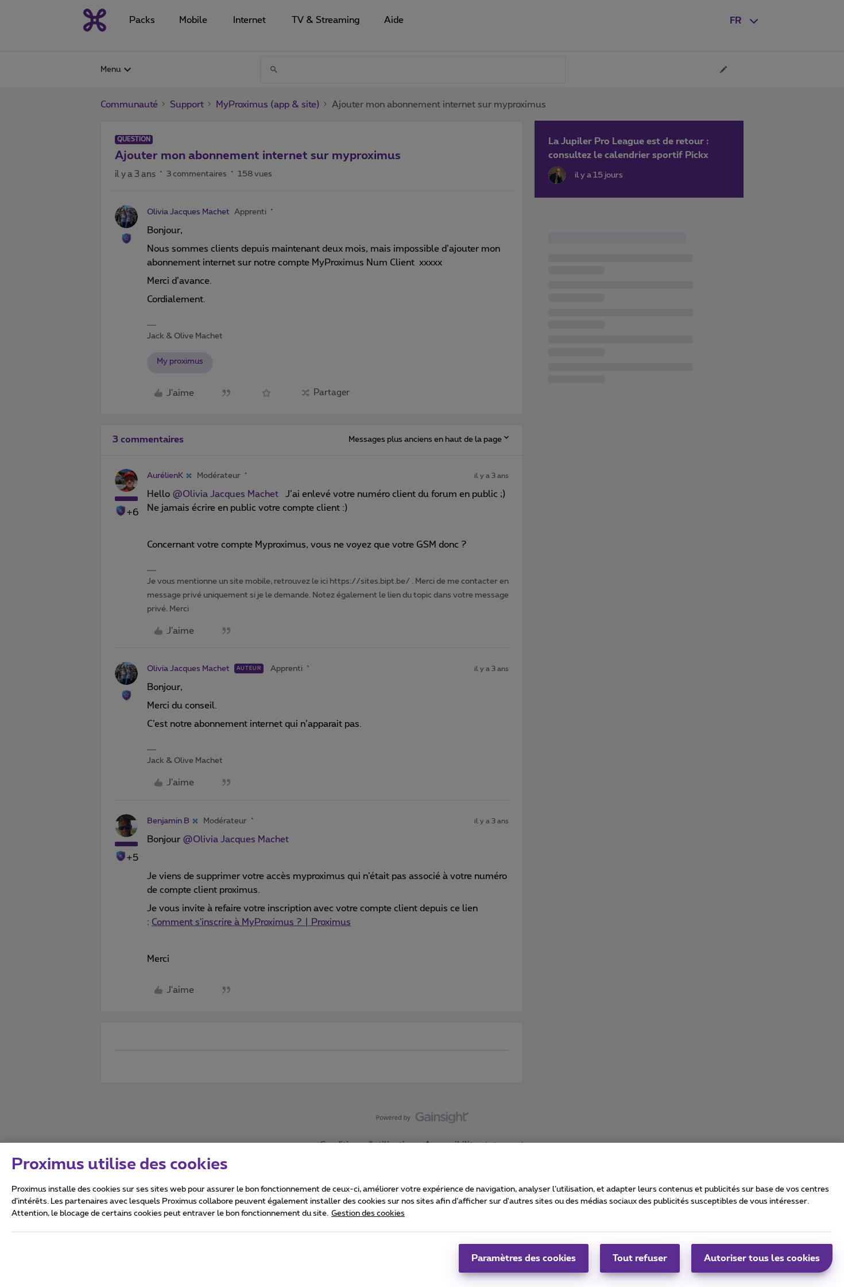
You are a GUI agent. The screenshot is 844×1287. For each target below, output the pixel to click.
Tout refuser (640, 1258)
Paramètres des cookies (523, 1258)
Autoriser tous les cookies (762, 1258)
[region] (422, 1215)
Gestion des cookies (368, 1213)
